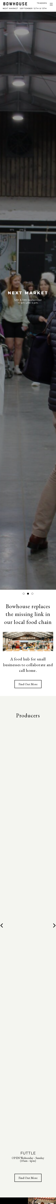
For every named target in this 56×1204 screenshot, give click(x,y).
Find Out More (28, 684)
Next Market (25, 8)
